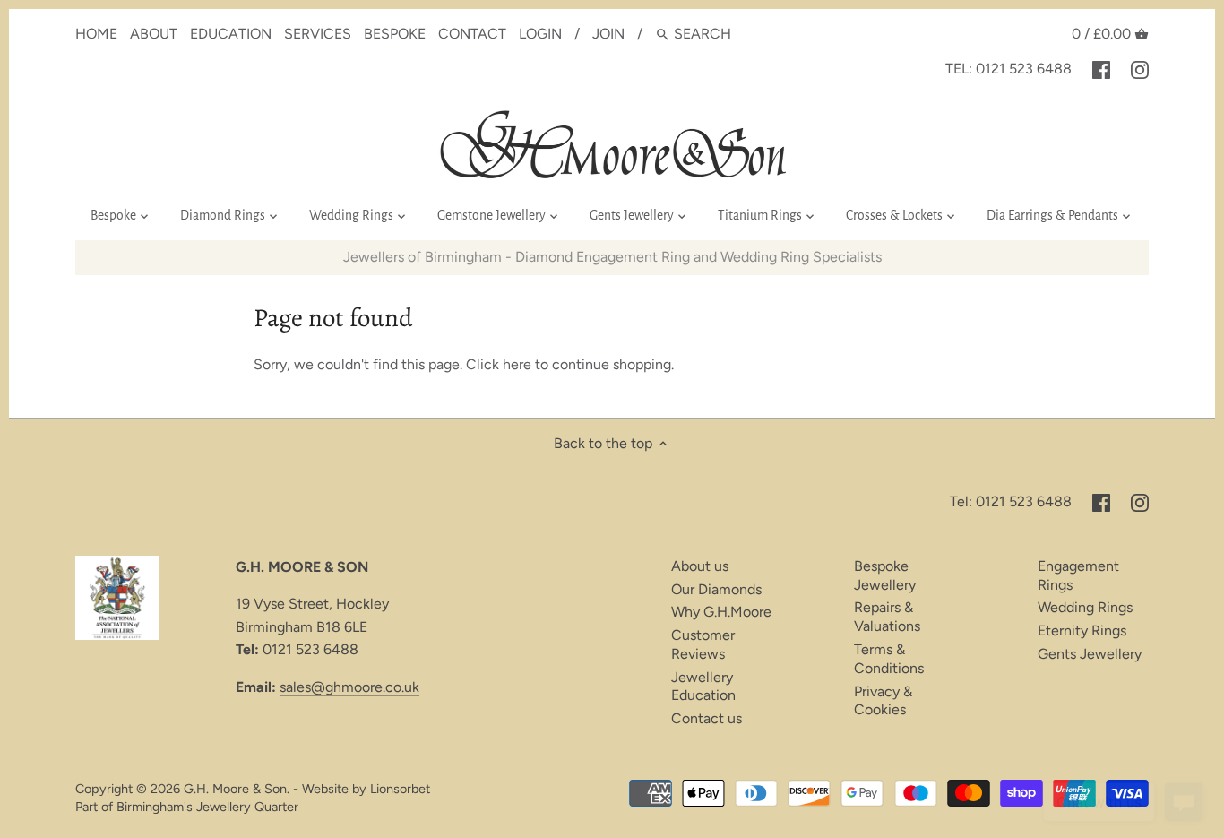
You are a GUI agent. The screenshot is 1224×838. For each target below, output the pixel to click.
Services (317, 33)
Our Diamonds (716, 589)
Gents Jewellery (1090, 653)
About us (699, 566)
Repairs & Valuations (887, 617)
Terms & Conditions (889, 659)
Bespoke (395, 33)
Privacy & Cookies (883, 701)
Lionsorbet (400, 789)
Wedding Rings (1085, 607)
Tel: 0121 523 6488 (1008, 68)
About (153, 33)
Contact (472, 33)
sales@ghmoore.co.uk (349, 686)
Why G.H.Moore (721, 611)
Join (608, 33)
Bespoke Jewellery (885, 575)
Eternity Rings (1082, 630)
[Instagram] (1140, 69)
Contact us (706, 718)
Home (96, 33)
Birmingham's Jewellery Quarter (207, 807)
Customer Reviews (703, 644)
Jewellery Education (703, 686)
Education (231, 33)
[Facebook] (1101, 69)
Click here (498, 364)
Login (540, 33)
